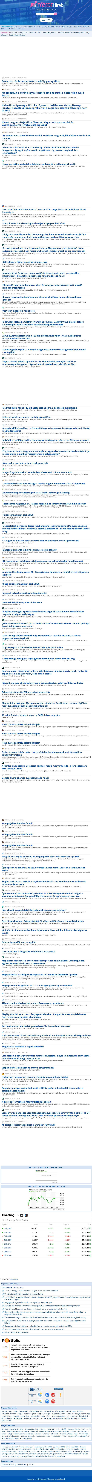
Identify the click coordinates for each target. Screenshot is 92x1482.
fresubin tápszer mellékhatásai (26, 1454)
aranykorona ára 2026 (82, 1414)
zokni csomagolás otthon (45, 1452)
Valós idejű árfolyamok (46, 33)
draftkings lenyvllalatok (71, 1418)
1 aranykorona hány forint (26, 1452)
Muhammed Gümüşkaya (60, 1431)
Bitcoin (69, 26)
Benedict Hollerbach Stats (10, 1436)
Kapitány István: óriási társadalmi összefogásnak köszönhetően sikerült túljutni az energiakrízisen (42, 1306)
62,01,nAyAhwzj (60, 1411)
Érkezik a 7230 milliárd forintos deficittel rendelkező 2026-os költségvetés (27, 1365)
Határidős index (63, 33)
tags (40, 1414)
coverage (46, 1414)
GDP (38, 26)
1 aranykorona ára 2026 (10, 1447)
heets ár (58, 1452)
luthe (36, 1418)
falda (3, 1418)
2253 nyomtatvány (73, 1449)
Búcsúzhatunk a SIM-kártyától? (16, 1332)
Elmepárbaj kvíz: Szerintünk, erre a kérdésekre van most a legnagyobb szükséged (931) (38, 1326)
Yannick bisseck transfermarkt (17, 1431)
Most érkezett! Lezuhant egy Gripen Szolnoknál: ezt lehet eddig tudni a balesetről (35, 1309)
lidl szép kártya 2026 (69, 1452)
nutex (4, 1434)
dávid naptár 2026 (72, 1447)
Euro (75, 26)
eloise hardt (14, 1429)
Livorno (38, 1434)
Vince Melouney (82, 1431)
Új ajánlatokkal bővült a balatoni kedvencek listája (23, 1294)
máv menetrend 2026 (23, 1449)
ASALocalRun (48, 1411)
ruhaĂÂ (63, 1429)
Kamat (51, 26)
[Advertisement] (46, 56)
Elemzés (12, 29)
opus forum (61, 1456)
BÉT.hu (31, 1465)
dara (43, 1416)
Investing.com (13, 1279)
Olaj (63, 26)
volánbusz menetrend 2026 (72, 1454)
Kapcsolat (30, 1479)
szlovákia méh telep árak (40, 1449)
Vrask (64, 1436)
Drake (9, 1421)
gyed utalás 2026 (59, 1447)
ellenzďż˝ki (54, 1434)
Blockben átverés (74, 1429)
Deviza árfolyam (77, 33)
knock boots (41, 1436)
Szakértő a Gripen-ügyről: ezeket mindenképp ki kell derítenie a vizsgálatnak (30, 1373)
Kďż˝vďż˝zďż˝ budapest (11, 1416)
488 (48, 1436)
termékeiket (18, 1418)
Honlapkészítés (40, 1479)
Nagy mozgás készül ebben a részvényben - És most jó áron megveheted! (29, 1380)
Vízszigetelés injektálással (56, 1479)
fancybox (70, 1414)
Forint (58, 26)
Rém (21, 1429)
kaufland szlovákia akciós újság (45, 1456)
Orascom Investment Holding (35, 1429)
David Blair (71, 1411)
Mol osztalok (35, 1416)
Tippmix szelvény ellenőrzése (24, 1434)
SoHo (83, 1429)
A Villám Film (28, 1418)
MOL (41, 1167)
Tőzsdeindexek (30, 33)
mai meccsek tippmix (45, 1454)
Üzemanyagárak (29, 26)
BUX (85, 26)
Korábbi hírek (18, 1287)
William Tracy (83, 1434)
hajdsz (9, 1418)
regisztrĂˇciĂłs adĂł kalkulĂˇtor (78, 1436)
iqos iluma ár (9, 1454)
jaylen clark (25, 1416)
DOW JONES (50, 1186)
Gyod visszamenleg (58, 1416)
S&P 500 (41, 1186)
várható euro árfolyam (58, 1449)
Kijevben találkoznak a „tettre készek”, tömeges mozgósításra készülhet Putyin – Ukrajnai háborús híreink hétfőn (30, 1357)
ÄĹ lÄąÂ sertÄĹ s (9, 1438)
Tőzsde (3, 29)
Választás (17, 26)
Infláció (44, 26)
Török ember (56, 1436)
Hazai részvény (17, 33)
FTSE (34, 1186)
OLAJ (63, 1186)
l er (41, 1418)
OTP (80, 26)
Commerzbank (45, 1431)
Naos (3, 1421)
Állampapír (20, 29)
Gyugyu (83, 1418)
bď (58, 1429)
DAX (29, 1186)
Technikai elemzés (8, 1465)
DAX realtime (21, 1465)
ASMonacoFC (23, 1411)
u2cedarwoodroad (58, 1414)
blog (15, 1411)
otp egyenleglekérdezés (25, 1456)
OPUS (61, 1167)
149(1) (20, 1414)
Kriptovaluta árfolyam (17, 35)
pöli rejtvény (57, 1454)
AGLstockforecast (36, 1411)
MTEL (47, 1167)
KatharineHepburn (30, 1414)
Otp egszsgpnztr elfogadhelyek (77, 1416)
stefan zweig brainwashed (53, 1418)
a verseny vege (7, 1411)
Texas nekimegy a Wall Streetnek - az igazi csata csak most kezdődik (31, 1291)
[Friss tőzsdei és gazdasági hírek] (46, 4)
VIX (58, 1186)
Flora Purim (51, 1429)
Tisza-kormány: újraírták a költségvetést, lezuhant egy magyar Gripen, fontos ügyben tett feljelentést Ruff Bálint (30, 1347)
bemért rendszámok (26, 1447)
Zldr (48, 1416)
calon (73, 1431)
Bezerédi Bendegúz (28, 1436)
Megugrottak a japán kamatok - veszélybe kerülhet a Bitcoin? (28, 1302)
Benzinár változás (66, 1434)
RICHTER (54, 1167)
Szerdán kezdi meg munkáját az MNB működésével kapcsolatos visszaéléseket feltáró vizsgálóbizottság (45, 1317)
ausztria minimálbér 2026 (43, 1447)
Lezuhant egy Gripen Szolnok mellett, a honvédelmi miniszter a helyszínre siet (34, 1329)
